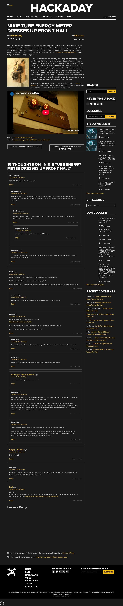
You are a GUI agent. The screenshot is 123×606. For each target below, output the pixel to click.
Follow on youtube (94, 104)
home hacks (30, 138)
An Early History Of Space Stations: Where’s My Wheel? (106, 131)
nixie (39, 140)
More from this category (95, 193)
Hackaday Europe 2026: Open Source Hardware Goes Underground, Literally (106, 170)
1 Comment (104, 236)
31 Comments (105, 190)
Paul (11, 487)
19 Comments (105, 243)
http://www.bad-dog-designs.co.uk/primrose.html (41, 497)
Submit (59, 17)
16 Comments (79, 36)
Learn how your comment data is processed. (51, 557)
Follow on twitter (91, 104)
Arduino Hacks (19, 138)
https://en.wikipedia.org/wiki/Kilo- (20, 322)
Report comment (77, 185)
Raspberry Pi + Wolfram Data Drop (24, 147)
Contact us (101, 104)
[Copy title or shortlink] (19, 39)
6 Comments (105, 137)
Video (28, 578)
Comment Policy (68, 553)
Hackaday (62, 8)
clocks (78, 83)
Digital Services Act (99, 592)
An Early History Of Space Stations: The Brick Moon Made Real (106, 145)
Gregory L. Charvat (16, 450)
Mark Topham (91, 314)
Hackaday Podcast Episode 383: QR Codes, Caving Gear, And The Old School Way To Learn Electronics (106, 252)
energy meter (24, 140)
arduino (16, 140)
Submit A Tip (31, 581)
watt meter (46, 140)
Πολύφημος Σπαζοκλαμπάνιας (22, 375)
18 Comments (105, 281)
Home (10, 17)
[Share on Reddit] (17, 39)
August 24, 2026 (109, 17)
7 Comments (105, 178)
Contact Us (31, 587)
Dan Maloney (16, 36)
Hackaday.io (31, 17)
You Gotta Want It (106, 240)
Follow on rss (98, 104)
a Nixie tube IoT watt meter (66, 53)
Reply (11, 185)
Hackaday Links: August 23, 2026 (105, 231)
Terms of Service (88, 592)
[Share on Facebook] (8, 39)
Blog (19, 17)
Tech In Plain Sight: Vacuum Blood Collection (106, 220)
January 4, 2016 (78, 40)
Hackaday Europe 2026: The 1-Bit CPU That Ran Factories (106, 157)
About (70, 17)
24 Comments (105, 163)
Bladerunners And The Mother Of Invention (106, 184)
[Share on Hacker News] (14, 39)
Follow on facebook (87, 104)
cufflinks (33, 86)
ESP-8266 (33, 140)
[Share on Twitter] (11, 39)
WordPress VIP (65, 596)
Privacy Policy (78, 592)
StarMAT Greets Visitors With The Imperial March (66, 148)
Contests (47, 17)
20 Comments (105, 151)
